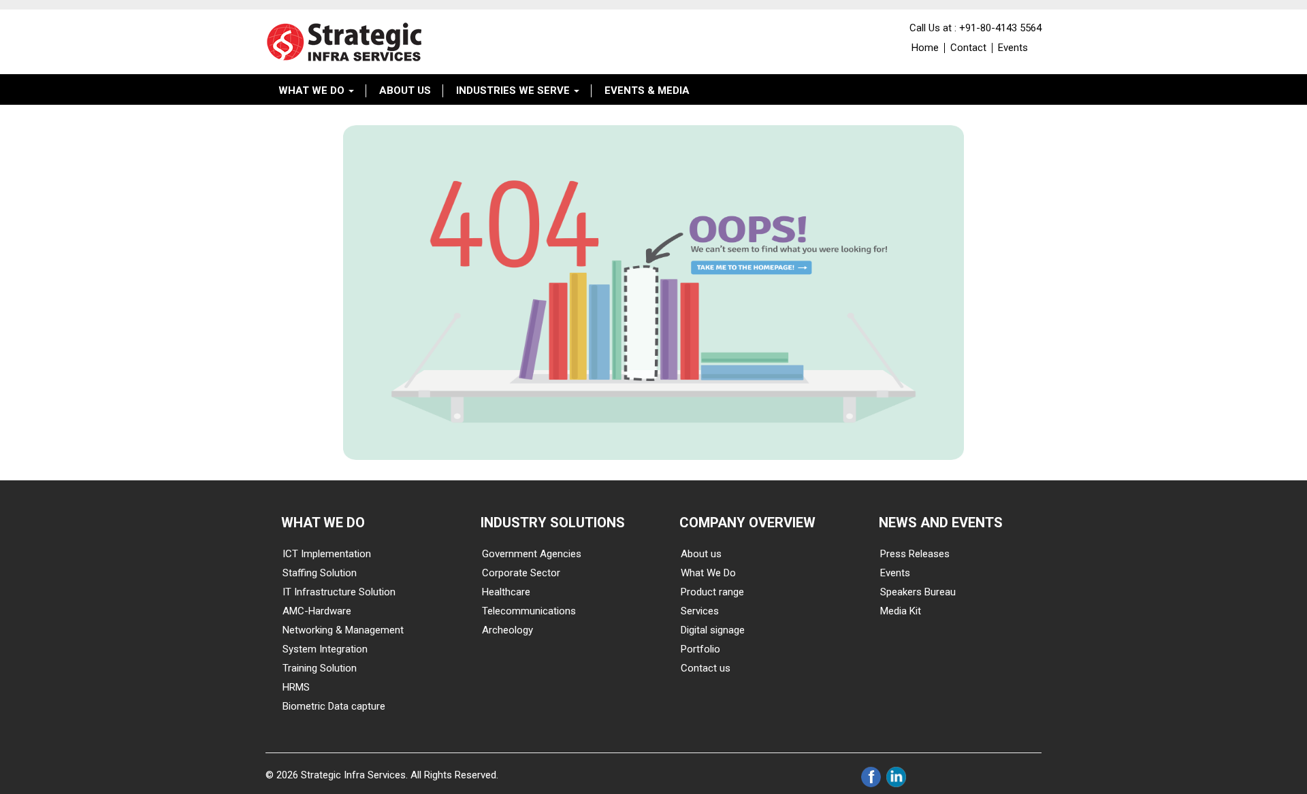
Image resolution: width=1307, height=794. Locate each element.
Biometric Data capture (334, 706)
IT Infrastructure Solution (339, 592)
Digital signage (713, 630)
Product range (712, 592)
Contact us (705, 668)
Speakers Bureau (918, 592)
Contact (968, 48)
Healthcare (506, 592)
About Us (405, 91)
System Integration (325, 649)
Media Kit (900, 611)
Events (1013, 48)
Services (700, 611)
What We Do (312, 91)
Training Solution (320, 668)
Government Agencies (531, 554)
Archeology (507, 630)
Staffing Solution (320, 573)
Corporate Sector (521, 573)
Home (925, 48)
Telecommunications (529, 611)
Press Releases (915, 554)
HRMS (296, 687)
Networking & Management (343, 630)
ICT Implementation (327, 554)
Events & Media (647, 91)
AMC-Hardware (317, 611)
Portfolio (700, 649)
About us (701, 554)
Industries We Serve (514, 91)
